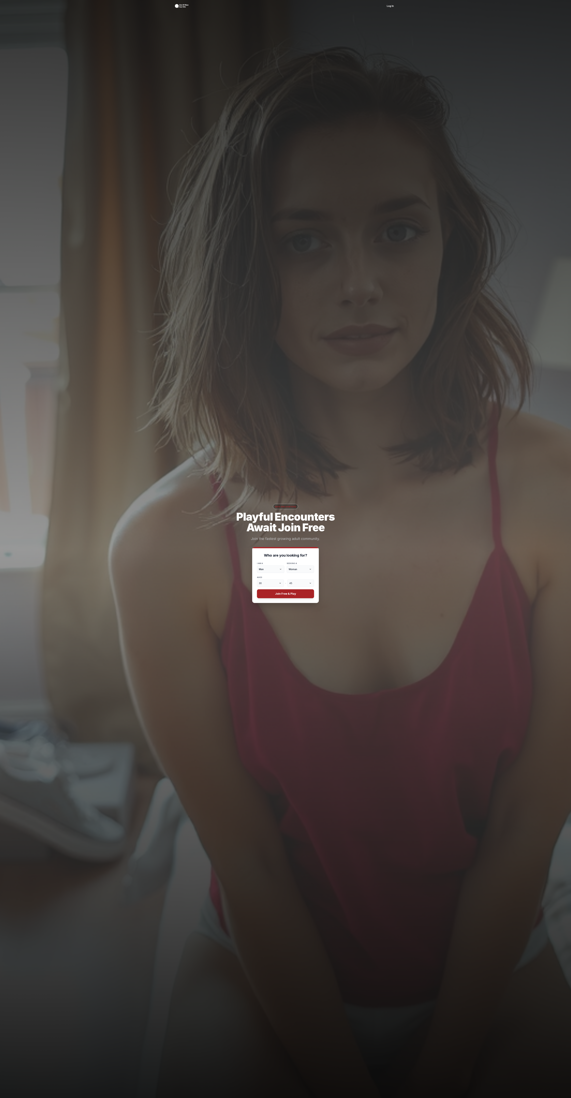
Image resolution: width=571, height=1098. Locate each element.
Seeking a (292, 563)
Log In (390, 5)
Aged (259, 577)
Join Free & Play (285, 593)
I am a (260, 563)
